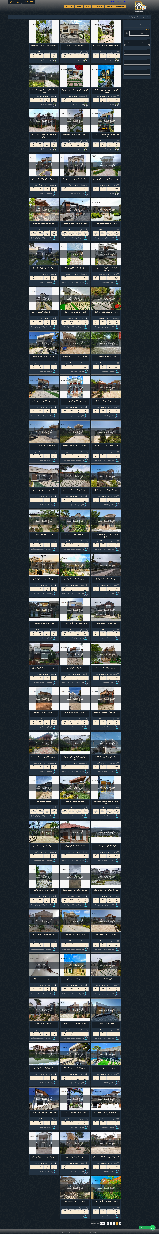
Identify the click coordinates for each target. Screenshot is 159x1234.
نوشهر (52, 96)
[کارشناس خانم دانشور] (75, 187)
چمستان (114, 52)
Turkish (118, 1)
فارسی (124, 1)
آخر (108, 1223)
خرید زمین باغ (98, 6)
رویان (84, 674)
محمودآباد (82, 96)
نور (53, 140)
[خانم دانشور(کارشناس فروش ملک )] (106, 231)
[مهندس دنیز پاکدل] (106, 53)
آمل (53, 718)
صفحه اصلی (120, 6)
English (111, 1)
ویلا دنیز (79, 1233)
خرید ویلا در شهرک (131, 17)
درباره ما (79, 6)
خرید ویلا (109, 6)
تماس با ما (69, 6)
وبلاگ (87, 6)
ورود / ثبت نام (14, 2)
